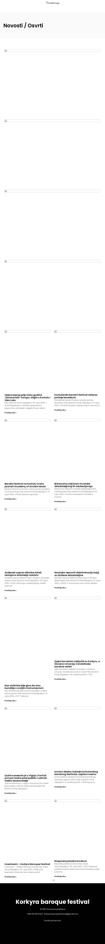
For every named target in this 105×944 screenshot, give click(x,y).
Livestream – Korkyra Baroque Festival (27, 864)
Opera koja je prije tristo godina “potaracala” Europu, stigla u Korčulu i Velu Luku (27, 397)
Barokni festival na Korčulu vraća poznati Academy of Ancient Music (25, 485)
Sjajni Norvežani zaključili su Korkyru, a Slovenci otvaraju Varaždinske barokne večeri (77, 664)
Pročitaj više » (11, 413)
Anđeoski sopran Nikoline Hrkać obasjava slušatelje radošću (23, 574)
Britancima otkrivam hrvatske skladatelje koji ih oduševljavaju (73, 485)
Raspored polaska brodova (70, 861)
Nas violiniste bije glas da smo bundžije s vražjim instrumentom (24, 687)
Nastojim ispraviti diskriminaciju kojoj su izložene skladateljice (76, 574)
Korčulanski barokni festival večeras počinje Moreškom (75, 396)
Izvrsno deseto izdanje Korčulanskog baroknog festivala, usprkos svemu (76, 773)
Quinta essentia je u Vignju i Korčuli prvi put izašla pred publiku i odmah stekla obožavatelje (26, 778)
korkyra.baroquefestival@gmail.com (61, 914)
